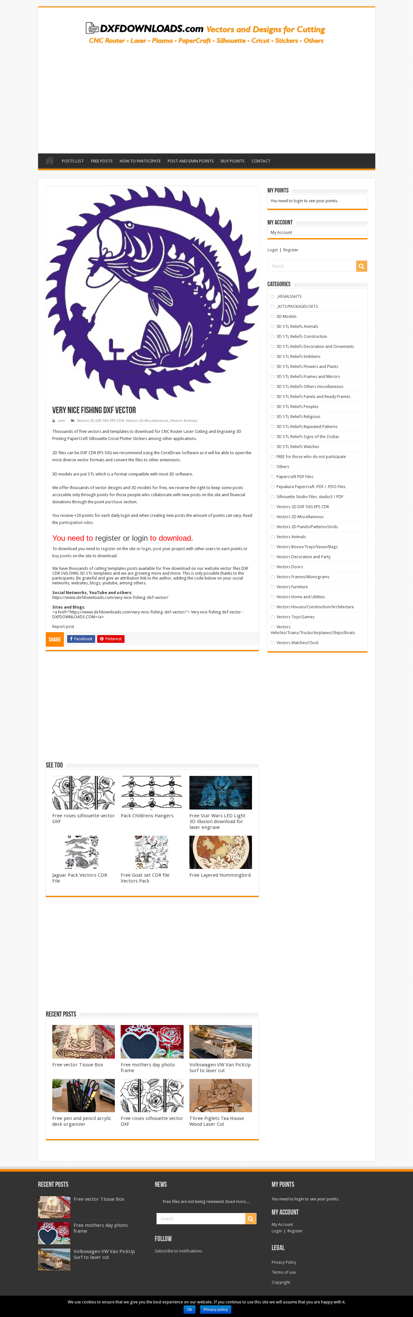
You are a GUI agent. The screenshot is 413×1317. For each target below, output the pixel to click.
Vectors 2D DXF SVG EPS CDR (100, 421)
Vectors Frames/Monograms (303, 576)
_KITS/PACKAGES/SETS (297, 306)
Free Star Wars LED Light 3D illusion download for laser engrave (217, 821)
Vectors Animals (183, 421)
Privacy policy (216, 1309)
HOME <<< (49, 160)
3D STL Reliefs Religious (298, 416)
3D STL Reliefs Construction (302, 336)
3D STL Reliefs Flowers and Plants (307, 366)
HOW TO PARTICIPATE (140, 161)
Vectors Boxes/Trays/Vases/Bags (307, 546)
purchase (113, 501)
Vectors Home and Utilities (301, 596)
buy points (62, 555)
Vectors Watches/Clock (297, 642)
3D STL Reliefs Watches (298, 446)
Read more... (237, 1201)
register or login (121, 538)
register (108, 548)
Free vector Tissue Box (77, 1065)
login (146, 548)
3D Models (287, 316)
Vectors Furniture (292, 586)
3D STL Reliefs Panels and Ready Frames (313, 396)
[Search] (361, 266)
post (157, 548)
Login (272, 249)
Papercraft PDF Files (295, 476)
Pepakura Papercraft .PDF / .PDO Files (311, 486)
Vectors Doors (290, 566)
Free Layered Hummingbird (220, 875)
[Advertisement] (206, 97)
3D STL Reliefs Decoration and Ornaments (315, 346)
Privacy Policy (284, 1262)
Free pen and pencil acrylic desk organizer (81, 1121)
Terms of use (284, 1272)
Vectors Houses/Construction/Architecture (315, 606)
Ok (189, 1309)
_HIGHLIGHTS (289, 296)
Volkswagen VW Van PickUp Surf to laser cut (220, 1067)
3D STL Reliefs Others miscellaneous (310, 386)
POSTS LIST (73, 161)
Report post (63, 626)
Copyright (281, 1282)
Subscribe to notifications (178, 1251)
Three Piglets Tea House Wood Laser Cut (216, 1121)
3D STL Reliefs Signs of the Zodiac (308, 436)
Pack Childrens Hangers (147, 816)
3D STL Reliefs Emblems (298, 356)
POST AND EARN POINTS (191, 161)
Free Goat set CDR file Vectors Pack (145, 878)
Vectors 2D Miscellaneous (147, 421)
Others (283, 466)
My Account (281, 232)
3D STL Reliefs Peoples (297, 406)
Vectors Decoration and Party (303, 556)
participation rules (76, 522)
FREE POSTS (102, 161)
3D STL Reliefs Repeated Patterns (307, 426)
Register (290, 249)
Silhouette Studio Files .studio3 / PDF (310, 496)
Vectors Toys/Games (296, 616)
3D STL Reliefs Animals (297, 326)
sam (61, 421)
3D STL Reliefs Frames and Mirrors (308, 376)
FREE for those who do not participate (311, 456)
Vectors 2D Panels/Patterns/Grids (307, 526)
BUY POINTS (233, 161)
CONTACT (261, 161)
